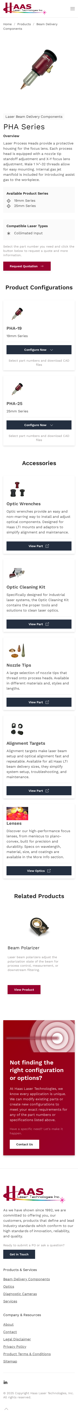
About (8, 1324)
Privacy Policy (14, 1347)
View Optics (36, 870)
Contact (10, 1332)
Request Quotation (24, 266)
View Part (36, 546)
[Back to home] (25, 8)
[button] (72, 8)
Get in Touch (19, 1254)
